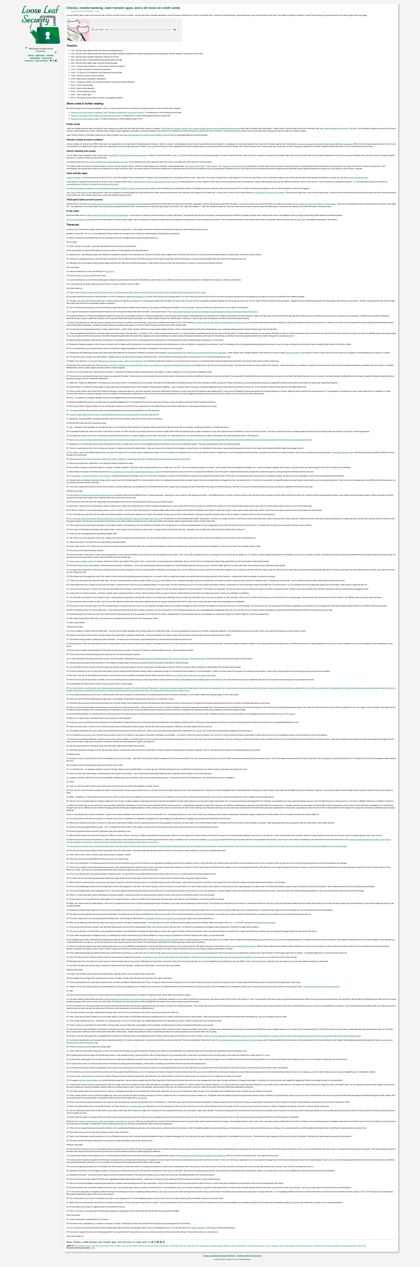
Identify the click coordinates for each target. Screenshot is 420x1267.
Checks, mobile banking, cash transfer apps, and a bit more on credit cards (123, 7)
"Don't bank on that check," (195, 166)
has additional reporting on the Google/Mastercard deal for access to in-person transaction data (107, 188)
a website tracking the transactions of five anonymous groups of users (129, 999)
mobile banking (204, 1246)
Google (135, 1246)
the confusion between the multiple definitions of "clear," (107, 162)
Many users (70, 192)
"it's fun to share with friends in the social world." (321, 986)
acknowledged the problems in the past (81, 184)
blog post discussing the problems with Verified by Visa (145, 135)
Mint (197, 1246)
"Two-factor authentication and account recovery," (126, 112)
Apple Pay (82, 1246)
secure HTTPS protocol (286, 714)
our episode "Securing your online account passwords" (166, 918)
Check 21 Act (176, 155)
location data (191, 1246)
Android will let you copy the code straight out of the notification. (166, 957)
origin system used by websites (166, 939)
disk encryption (104, 1246)
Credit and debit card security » (249, 1255)
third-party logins (319, 1246)
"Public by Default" (73, 177)
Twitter (194, 1227)
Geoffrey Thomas (82, 275)
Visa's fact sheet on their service (335, 128)
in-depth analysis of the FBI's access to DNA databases (106, 215)
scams (268, 1246)
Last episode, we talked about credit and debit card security (92, 495)
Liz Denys (110, 271)
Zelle (364, 1246)
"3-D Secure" (156, 580)
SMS (281, 1246)
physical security (259, 1246)
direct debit (152, 146)
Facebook (213, 1227)
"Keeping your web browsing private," (85, 118)
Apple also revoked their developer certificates (208, 352)
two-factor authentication (88, 1080)
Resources (47, 58)
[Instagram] (53, 60)
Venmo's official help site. (358, 177)
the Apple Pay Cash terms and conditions (269, 192)
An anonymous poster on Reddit (78, 219)
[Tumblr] (155, 1241)
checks (88, 1246)
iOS (185, 1246)
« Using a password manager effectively (218, 1255)
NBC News (301, 219)
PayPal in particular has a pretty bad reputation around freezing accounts (107, 1121)
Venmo (360, 1246)
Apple (76, 1246)
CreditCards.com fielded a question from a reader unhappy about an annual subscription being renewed (201, 128)
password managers (216, 1246)
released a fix (140, 296)
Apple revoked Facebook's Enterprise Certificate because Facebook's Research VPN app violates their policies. (215, 311)
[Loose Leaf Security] (41, 41)
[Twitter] (51, 60)
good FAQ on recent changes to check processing (128, 155)
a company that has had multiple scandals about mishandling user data (222, 322)
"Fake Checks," (212, 166)
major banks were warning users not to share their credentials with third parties (117, 204)
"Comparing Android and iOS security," (107, 115)
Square (298, 1246)
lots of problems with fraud (135, 1106)
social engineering (289, 1246)
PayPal (233, 1246)
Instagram (201, 1227)
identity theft (179, 1246)
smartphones (275, 1246)
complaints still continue (109, 184)
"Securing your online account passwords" (87, 112)
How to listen (41, 60)
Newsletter (35, 58)
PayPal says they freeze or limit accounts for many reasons (155, 181)
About (31, 55)
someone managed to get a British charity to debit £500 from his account (325, 144)
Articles (50, 55)
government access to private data (157, 1246)
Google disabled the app (176, 352)
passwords (226, 1246)
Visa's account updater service (81, 561)
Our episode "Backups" (340, 452)
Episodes (40, 55)
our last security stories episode (243, 946)
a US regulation (214, 839)
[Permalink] (164, 1241)
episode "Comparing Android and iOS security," (92, 476)
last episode (204, 565)
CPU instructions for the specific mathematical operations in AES (135, 471)
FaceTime (124, 1246)
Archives (29, 60)
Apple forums (86, 192)
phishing (250, 1246)
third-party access (307, 1246)
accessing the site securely (265, 922)
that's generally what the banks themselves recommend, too (202, 1155)
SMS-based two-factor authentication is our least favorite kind (185, 953)
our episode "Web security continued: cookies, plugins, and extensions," (116, 361)
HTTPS (171, 1246)
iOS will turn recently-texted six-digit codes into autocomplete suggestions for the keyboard (230, 957)
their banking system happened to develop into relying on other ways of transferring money (170, 658)
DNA (111, 1246)
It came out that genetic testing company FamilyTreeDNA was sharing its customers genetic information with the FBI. (114, 414)
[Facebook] (56, 60)
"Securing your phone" (79, 115)
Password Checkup (292, 352)
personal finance (242, 1246)
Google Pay (141, 1246)
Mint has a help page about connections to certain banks (314, 204)
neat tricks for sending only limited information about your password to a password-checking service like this (150, 365)
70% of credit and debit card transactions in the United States (238, 1040)
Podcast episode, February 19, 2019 (85, 11)
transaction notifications (332, 1246)
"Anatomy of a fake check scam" (234, 166)
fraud (130, 1246)
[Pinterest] (161, 1241)
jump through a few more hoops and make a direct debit (194, 675)
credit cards (95, 1246)
